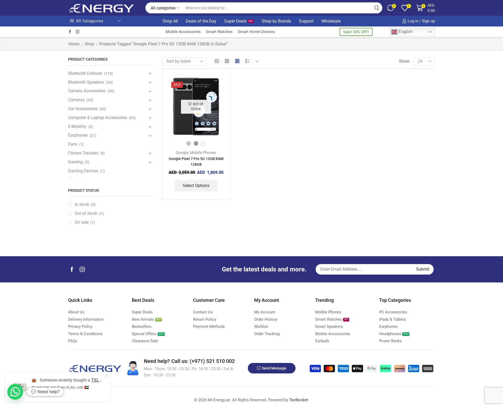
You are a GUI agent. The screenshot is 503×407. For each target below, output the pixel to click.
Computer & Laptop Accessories (97, 117)
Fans (72, 144)
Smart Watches (219, 31)
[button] (15, 392)
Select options (196, 185)
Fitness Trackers (83, 153)
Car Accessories (82, 108)
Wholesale (331, 21)
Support (306, 21)
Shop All (170, 21)
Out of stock (89, 213)
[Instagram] (78, 32)
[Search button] (376, 7)
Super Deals (238, 21)
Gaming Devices (83, 170)
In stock (85, 204)
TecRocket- (299, 400)
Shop (89, 43)
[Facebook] (70, 32)
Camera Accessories (87, 90)
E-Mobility (77, 126)
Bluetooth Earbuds (85, 73)
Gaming (75, 161)
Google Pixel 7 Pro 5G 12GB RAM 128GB (196, 162)
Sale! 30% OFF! (356, 32)
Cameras (76, 99)
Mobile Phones (203, 152)
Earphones (78, 135)
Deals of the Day (201, 21)
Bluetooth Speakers (86, 82)
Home (74, 43)
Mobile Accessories (183, 31)
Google (182, 152)
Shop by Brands (276, 21)
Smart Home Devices (256, 31)
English (405, 31)
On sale (85, 222)
